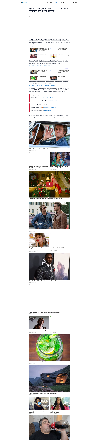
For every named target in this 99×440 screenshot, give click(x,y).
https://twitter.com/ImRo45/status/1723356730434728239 (41, 65)
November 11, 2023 (52, 100)
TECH (70, 2)
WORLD (51, 2)
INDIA (47, 2)
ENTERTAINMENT (63, 2)
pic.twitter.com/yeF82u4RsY (49, 107)
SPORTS (56, 2)
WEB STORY (75, 2)
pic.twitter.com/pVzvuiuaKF (46, 97)
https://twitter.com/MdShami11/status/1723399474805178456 (42, 85)
